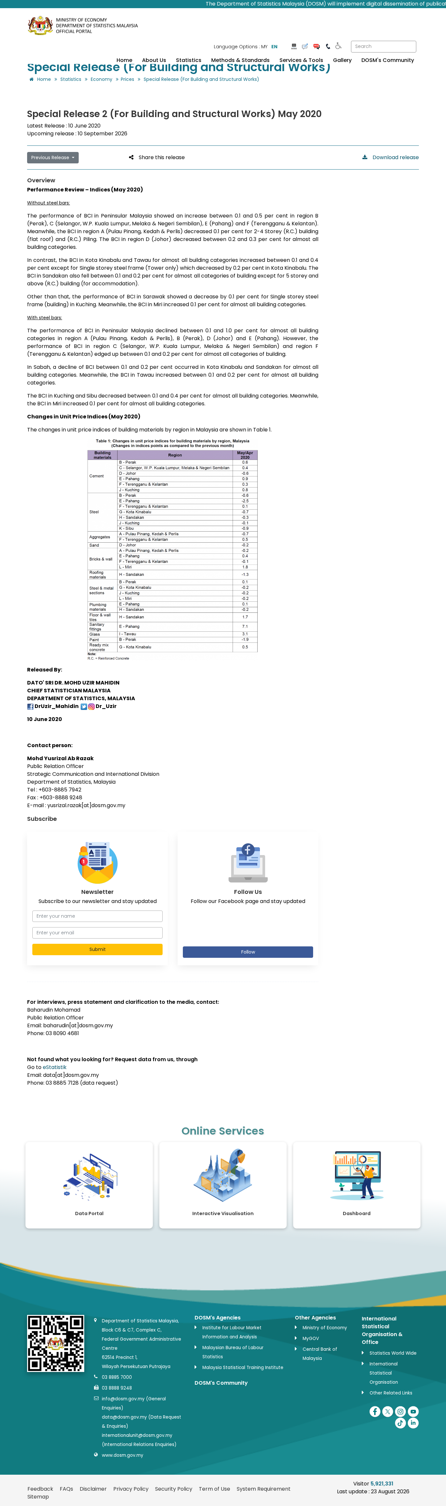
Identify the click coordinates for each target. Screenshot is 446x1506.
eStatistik (55, 1067)
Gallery (342, 60)
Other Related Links (391, 1393)
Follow (248, 952)
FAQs (66, 1489)
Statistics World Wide (393, 1353)
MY (264, 46)
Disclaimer (93, 1489)
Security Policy (173, 1489)
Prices (127, 79)
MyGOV (311, 1338)
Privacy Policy (131, 1489)
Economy (101, 79)
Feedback (40, 1489)
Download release (393, 157)
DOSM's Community (387, 60)
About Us (154, 60)
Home (124, 60)
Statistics (188, 60)
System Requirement (264, 1489)
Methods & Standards (240, 60)
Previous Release (51, 157)
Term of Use (214, 1489)
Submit (97, 949)
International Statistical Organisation (384, 1373)
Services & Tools (301, 60)
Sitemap (38, 1496)
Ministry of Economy (325, 1328)
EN (274, 46)
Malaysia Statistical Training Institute (242, 1367)
